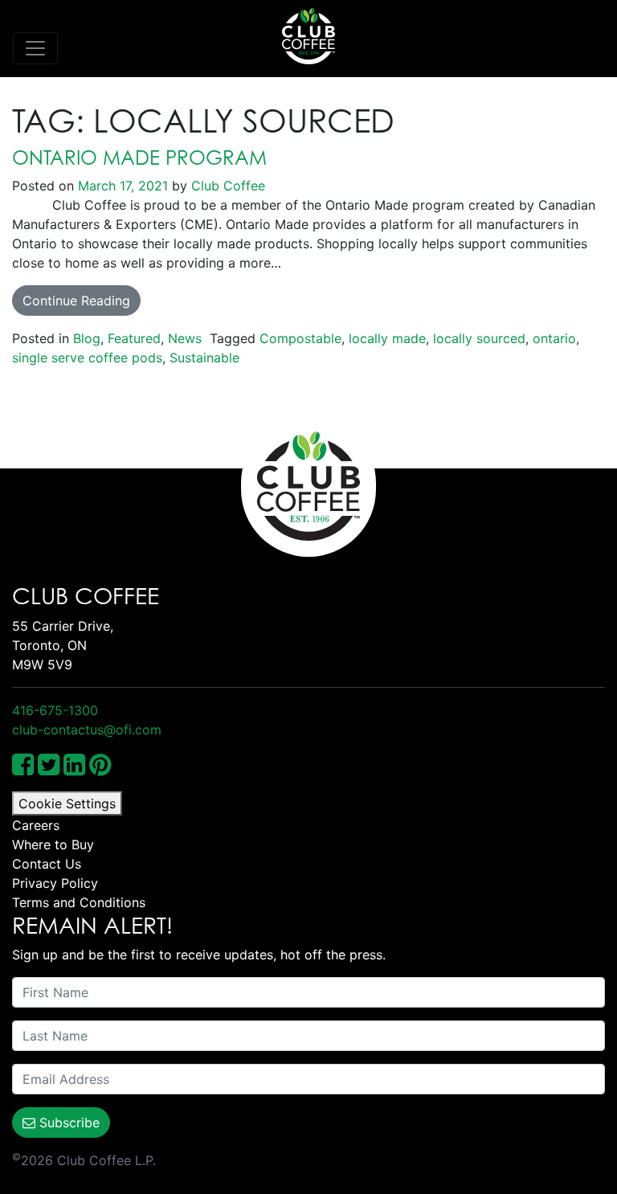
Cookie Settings (67, 803)
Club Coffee (226, 186)
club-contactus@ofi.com (86, 730)
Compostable (300, 338)
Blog (86, 338)
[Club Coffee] (308, 36)
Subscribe (67, 1122)
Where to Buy (53, 844)
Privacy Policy (55, 883)
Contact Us (46, 864)
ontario (554, 338)
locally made (387, 338)
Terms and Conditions (78, 902)
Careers (35, 825)
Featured (134, 338)
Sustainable (204, 358)
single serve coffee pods (87, 358)
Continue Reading (76, 300)
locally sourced (479, 338)
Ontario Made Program (139, 157)
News (185, 338)
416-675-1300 (55, 710)
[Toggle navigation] (35, 48)
